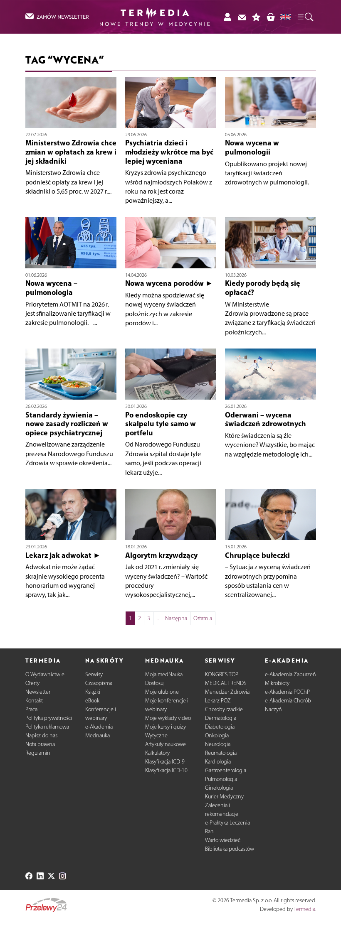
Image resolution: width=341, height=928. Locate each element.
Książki (92, 691)
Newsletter (37, 691)
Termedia (304, 909)
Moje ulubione (162, 691)
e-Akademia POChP (287, 691)
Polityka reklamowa (47, 726)
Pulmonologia (221, 779)
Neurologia (217, 744)
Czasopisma (98, 683)
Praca (31, 709)
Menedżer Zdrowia (227, 691)
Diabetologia (220, 726)
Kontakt (34, 700)
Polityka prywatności (48, 718)
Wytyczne (156, 735)
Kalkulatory (157, 752)
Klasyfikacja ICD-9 (165, 761)
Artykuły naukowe (165, 744)
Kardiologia (218, 761)
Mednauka (97, 735)
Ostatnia (202, 618)
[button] (305, 16)
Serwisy (94, 674)
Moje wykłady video (168, 718)
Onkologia (217, 735)
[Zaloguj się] (227, 17)
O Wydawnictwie (44, 674)
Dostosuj (155, 683)
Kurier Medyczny (224, 796)
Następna (176, 618)
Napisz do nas (41, 735)
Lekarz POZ (218, 700)
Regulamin (37, 752)
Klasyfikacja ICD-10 (166, 770)
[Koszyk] (270, 17)
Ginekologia (219, 787)
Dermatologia (220, 718)
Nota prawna (40, 744)
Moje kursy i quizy (165, 726)
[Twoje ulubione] (256, 17)
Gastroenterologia (225, 770)
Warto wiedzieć (222, 840)
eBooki (93, 700)
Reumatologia (221, 752)
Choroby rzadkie (224, 709)
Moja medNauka (164, 674)
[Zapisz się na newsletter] (241, 17)
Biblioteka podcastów (229, 848)
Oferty (32, 683)
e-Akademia (99, 726)
